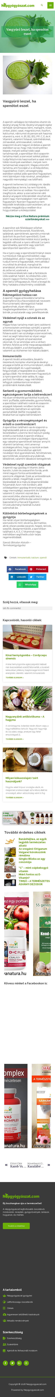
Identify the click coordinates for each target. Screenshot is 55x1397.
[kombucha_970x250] (27, 818)
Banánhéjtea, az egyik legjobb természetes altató (33, 842)
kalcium (35, 557)
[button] (17, 569)
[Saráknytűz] (25, 1106)
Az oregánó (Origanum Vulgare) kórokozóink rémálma (33, 852)
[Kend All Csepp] (27, 933)
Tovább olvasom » (15, 678)
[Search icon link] (42, 5)
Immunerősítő (23, 557)
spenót (43, 557)
